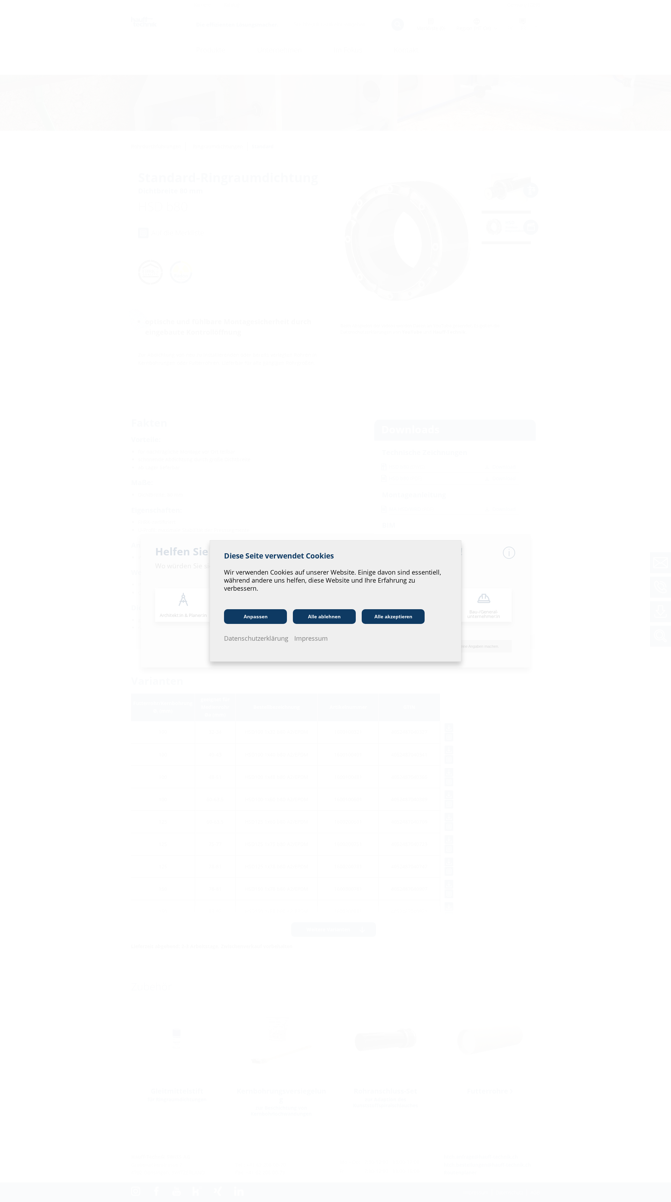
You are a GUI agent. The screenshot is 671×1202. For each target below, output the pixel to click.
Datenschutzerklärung (256, 638)
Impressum (311, 638)
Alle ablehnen (324, 616)
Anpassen (256, 616)
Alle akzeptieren (393, 616)
